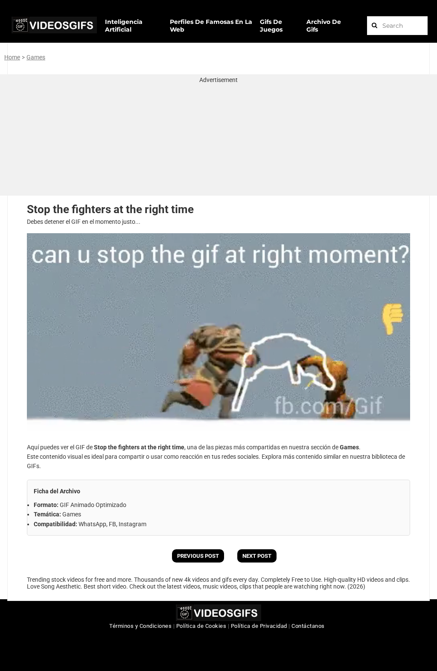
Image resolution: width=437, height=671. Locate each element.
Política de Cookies (201, 626)
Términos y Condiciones (140, 626)
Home (12, 57)
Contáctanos (308, 626)
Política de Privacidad (259, 626)
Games (35, 57)
